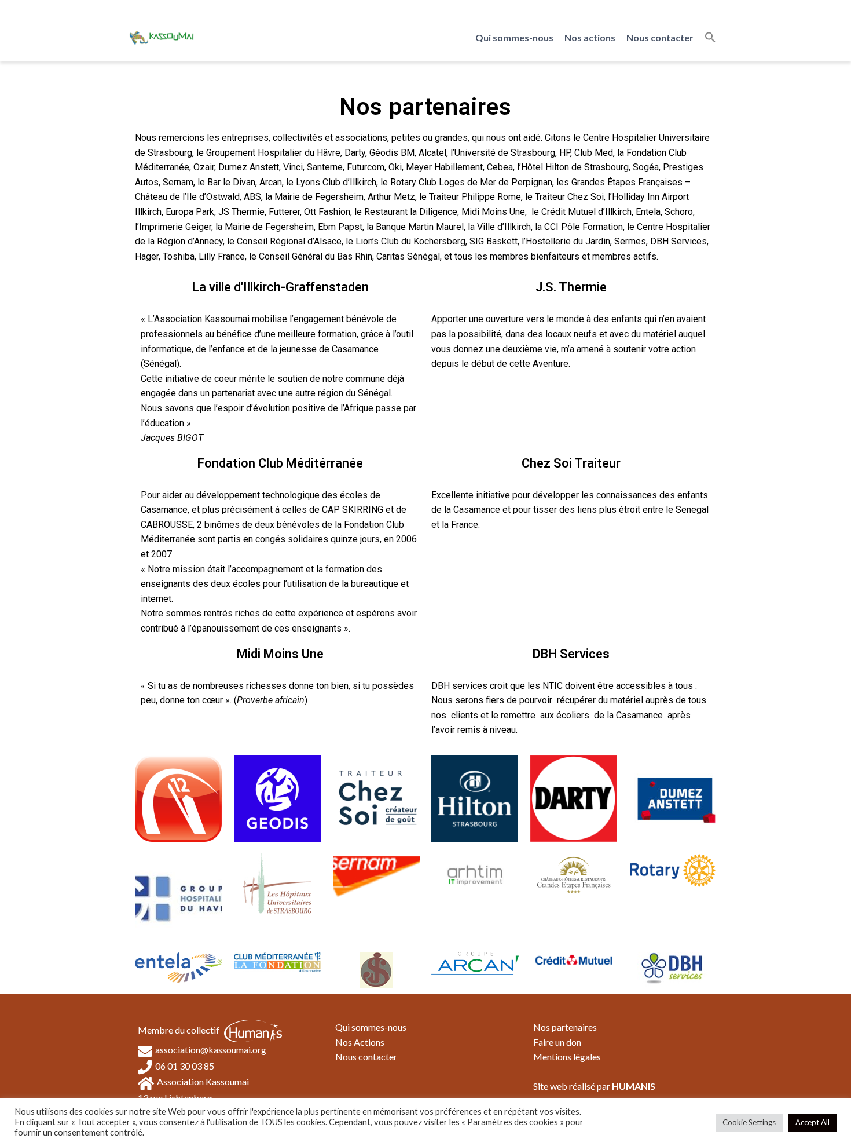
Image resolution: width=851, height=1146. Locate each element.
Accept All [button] (812, 1122)
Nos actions (589, 37)
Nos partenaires (565, 1026)
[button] (710, 37)
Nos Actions (359, 1042)
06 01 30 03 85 (184, 1065)
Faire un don (557, 1042)
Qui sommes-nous (514, 37)
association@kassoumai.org (210, 1049)
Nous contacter (660, 37)
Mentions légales (567, 1056)
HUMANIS (633, 1086)
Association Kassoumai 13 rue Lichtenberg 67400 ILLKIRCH (193, 1097)
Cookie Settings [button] (749, 1122)
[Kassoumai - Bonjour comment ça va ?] (161, 37)
